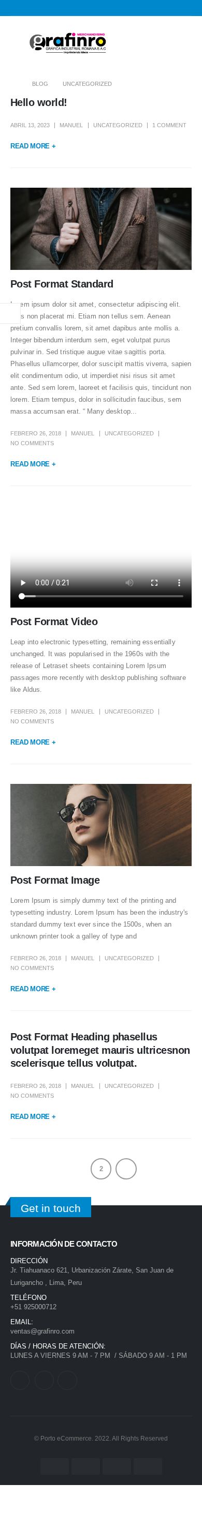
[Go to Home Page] (14, 84)
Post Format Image (54, 880)
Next (126, 1168)
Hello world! (38, 102)
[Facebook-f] (44, 1380)
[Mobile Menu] (18, 43)
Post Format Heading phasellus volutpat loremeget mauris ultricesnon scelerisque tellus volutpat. (100, 1050)
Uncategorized (117, 125)
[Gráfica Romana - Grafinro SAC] (67, 43)
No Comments (32, 443)
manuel (71, 125)
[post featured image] (101, 229)
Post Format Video (53, 621)
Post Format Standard (61, 284)
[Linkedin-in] (67, 1380)
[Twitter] (20, 1380)
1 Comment (169, 125)
